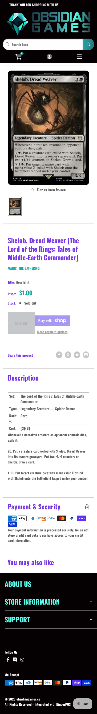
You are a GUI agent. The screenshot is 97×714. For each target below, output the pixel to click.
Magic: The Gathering (24, 268)
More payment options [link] (52, 331)
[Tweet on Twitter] (77, 354)
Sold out (21, 323)
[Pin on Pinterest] (68, 354)
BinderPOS (63, 704)
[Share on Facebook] (59, 354)
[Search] (88, 44)
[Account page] (49, 57)
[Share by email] (86, 354)
